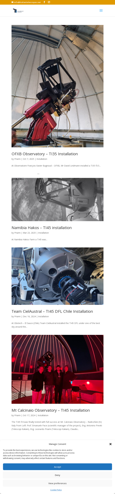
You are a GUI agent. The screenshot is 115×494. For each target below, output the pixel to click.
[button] (110, 444)
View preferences (57, 483)
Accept (57, 466)
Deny (57, 475)
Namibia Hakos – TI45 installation (42, 227)
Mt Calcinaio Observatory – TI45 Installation (51, 410)
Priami (17, 158)
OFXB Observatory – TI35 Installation (45, 153)
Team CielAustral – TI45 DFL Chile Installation (52, 311)
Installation (42, 158)
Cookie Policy (56, 490)
